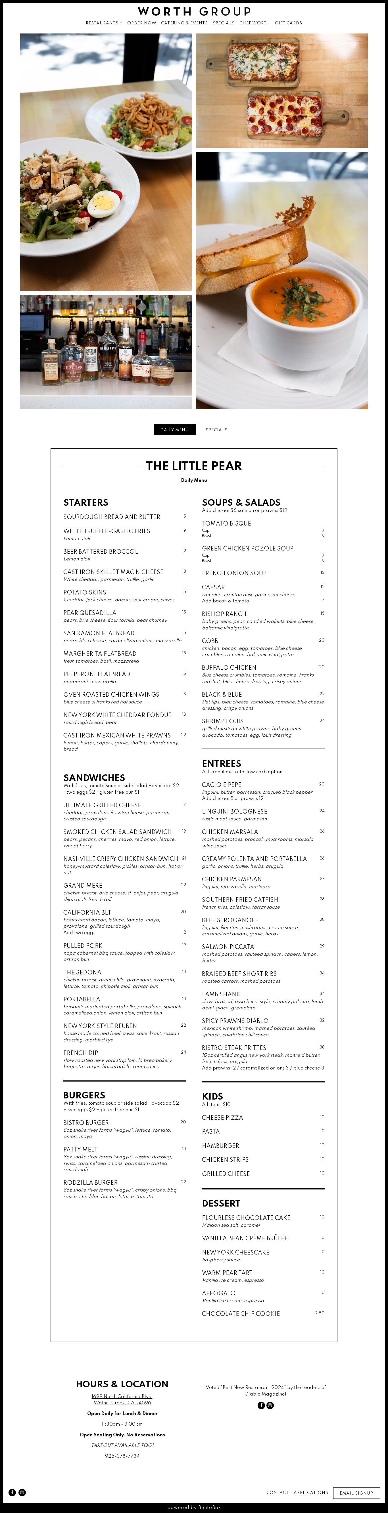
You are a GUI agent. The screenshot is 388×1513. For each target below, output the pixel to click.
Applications (311, 1493)
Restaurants (104, 23)
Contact (277, 1493)
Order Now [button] (142, 23)
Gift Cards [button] (288, 23)
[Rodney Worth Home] (194, 11)
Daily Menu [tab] (174, 430)
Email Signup (356, 1493)
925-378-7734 (122, 1456)
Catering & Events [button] (184, 23)
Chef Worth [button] (254, 23)
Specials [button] (224, 23)
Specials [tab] (217, 430)
